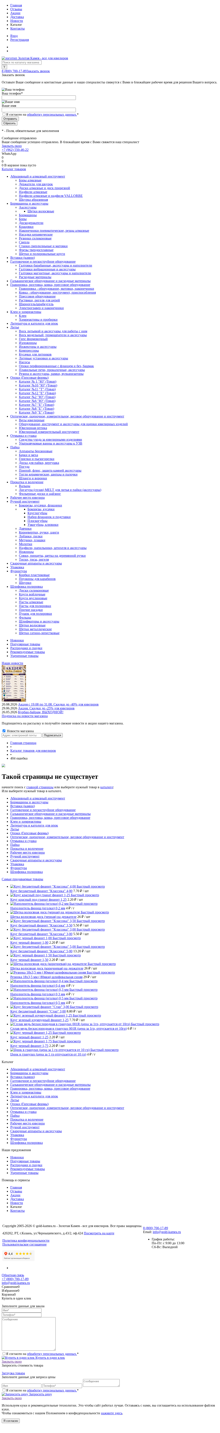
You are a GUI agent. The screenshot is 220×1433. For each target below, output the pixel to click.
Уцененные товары (24, 656)
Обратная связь (13, 1275)
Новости (16, 21)
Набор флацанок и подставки (49, 517)
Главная (16, 5)
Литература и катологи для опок (34, 825)
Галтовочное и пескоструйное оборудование (43, 810)
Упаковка (17, 864)
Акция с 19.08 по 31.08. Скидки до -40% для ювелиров (58, 704)
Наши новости (12, 663)
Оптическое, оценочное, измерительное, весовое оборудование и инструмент (67, 837)
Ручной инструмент (25, 856)
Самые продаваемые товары (22, 879)
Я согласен (10, 1420)
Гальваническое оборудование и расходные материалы (50, 814)
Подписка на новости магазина (25, 716)
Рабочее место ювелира (27, 852)
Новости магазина (20, 731)
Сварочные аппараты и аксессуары (36, 860)
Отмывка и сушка (23, 841)
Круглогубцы (37, 513)
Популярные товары (25, 644)
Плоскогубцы (37, 521)
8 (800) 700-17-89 (14, 71)
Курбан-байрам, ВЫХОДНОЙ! (40, 712)
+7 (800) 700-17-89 (15, 1279)
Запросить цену (40, 1394)
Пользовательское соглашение (24, 1244)
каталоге (106, 787)
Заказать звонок (38, 71)
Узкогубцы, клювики (43, 524)
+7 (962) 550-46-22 (15, 150)
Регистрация (19, 39)
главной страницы (39, 787)
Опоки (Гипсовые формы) (29, 833)
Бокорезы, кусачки (41, 509)
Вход (14, 36)
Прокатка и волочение (26, 848)
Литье (14, 829)
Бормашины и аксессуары (29, 802)
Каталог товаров (14, 169)
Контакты (17, 28)
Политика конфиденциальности (25, 1240)
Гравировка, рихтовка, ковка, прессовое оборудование (50, 817)
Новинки (17, 640)
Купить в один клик (50, 1357)
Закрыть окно (12, 146)
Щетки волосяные (41, 211)
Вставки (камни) (22, 806)
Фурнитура (18, 868)
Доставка (17, 17)
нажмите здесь (111, 1413)
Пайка (15, 845)
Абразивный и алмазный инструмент (37, 798)
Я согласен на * (42, 1354)
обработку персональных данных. (52, 114)
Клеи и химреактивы (25, 821)
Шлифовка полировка (26, 872)
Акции (15, 13)
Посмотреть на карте (99, 1233)
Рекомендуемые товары (27, 652)
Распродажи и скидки (26, 648)
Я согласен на (42, 114)
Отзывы (16, 9)
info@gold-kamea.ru (167, 1232)
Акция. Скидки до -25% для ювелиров (46, 708)
